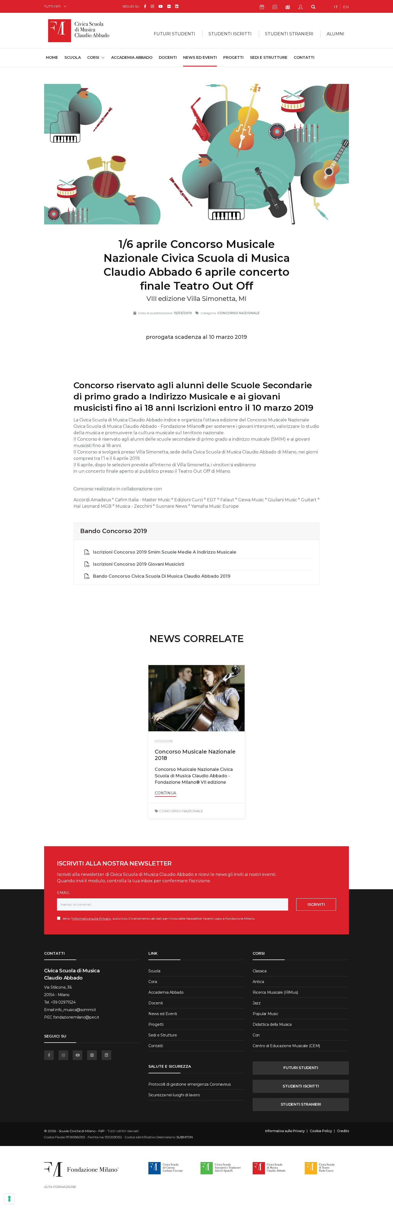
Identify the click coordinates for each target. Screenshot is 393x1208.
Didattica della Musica (272, 1024)
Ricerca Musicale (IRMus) (275, 992)
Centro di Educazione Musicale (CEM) (286, 1045)
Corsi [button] (93, 57)
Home (52, 57)
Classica (260, 971)
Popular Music (265, 1013)
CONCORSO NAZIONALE (181, 811)
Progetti (233, 57)
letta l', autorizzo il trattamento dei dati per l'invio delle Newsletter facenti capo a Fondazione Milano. (157, 918)
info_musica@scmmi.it (75, 1009)
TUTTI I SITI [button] (52, 6)
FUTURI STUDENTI (300, 1067)
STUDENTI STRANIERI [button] (289, 33)
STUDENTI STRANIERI (301, 1104)
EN (346, 7)
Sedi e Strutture (268, 57)
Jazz (257, 1003)
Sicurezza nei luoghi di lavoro (174, 1095)
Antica (258, 981)
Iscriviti (316, 904)
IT (336, 7)
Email (63, 892)
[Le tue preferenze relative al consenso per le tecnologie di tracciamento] (9, 1199)
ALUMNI (335, 33)
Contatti (304, 57)
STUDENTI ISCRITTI (301, 1086)
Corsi (152, 981)
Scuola (72, 57)
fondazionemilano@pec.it (76, 1017)
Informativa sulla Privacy (91, 918)
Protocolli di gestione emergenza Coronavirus (189, 1084)
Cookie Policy (321, 1131)
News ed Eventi (200, 57)
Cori (256, 1035)
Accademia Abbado (131, 57)
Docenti (168, 57)
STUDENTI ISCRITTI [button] (230, 33)
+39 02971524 (63, 1002)
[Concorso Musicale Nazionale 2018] (196, 698)
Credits (343, 1131)
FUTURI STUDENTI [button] (174, 33)
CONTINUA (165, 793)
